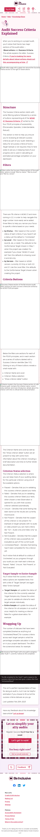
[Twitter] (24, 785)
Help (28, 11)
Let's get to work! (20, 740)
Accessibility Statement (13, 813)
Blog (24, 11)
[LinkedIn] (19, 785)
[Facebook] (14, 785)
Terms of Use (9, 819)
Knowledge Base (18, 17)
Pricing (7, 801)
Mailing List (9, 798)
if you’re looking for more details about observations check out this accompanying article (19, 59)
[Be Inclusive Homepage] (20, 3)
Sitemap (8, 805)
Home (3, 17)
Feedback (22, 768)
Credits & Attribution (12, 795)
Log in (19, 11)
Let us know (18, 713)
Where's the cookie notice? (14, 822)
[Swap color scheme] (12, 767)
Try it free (10, 9)
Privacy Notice (10, 816)
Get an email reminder (20, 754)
